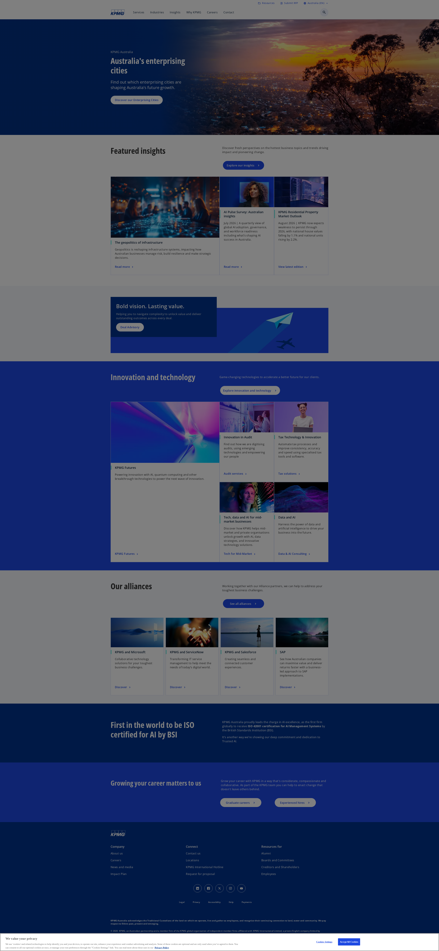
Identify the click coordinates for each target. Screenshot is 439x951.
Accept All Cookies (349, 942)
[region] (219, 942)
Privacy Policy (162, 947)
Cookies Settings (324, 942)
